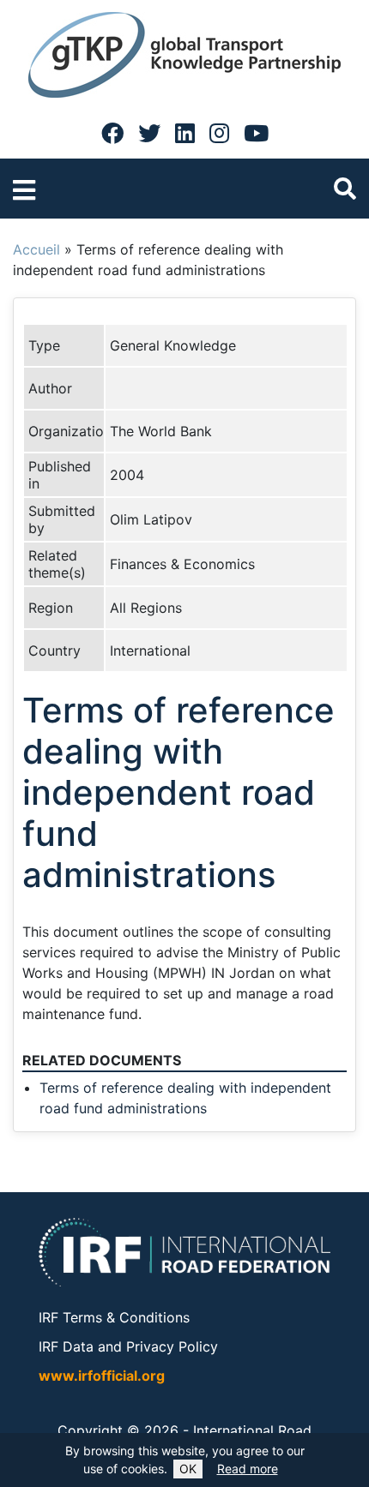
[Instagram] (219, 133)
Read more (247, 1468)
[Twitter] (149, 133)
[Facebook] (112, 133)
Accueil (36, 249)
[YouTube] (256, 133)
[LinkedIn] (185, 133)
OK (188, 1468)
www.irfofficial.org (102, 1375)
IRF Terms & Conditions (114, 1317)
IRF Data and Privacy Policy (128, 1346)
